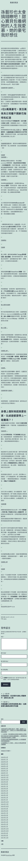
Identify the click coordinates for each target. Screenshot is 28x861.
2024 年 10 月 (4, 806)
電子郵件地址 (5, 661)
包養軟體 (3, 504)
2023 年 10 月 (4, 831)
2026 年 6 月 (4, 761)
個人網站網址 (4, 669)
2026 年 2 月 (4, 770)
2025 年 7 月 (4, 786)
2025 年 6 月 (4, 788)
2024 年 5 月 (4, 817)
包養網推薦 (9, 132)
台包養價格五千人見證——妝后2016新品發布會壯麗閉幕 (13, 743)
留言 (2, 636)
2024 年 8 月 (4, 811)
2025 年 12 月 (4, 775)
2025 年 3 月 (4, 795)
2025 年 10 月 (4, 779)
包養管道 (3, 180)
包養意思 (17, 224)
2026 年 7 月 (4, 759)
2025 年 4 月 (4, 793)
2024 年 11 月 (4, 804)
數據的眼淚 (14, 2)
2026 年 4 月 (4, 766)
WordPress (9, 855)
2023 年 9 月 (4, 833)
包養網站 (3, 240)
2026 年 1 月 (4, 773)
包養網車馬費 (5, 143)
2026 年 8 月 (4, 757)
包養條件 (10, 88)
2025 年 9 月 (4, 782)
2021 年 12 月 (4, 837)
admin (5, 619)
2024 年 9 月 (4, 808)
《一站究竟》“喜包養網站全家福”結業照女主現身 (14, 734)
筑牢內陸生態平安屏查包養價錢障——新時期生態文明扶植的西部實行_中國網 (14, 736)
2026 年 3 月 (4, 768)
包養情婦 (3, 157)
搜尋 (2, 719)
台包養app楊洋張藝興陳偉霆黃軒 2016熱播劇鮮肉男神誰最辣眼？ (13, 740)
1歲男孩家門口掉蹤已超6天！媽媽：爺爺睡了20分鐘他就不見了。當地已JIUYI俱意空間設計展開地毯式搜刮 (13, 730)
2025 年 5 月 (4, 790)
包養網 (13, 95)
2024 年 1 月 (4, 826)
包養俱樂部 (8, 183)
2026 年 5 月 (4, 764)
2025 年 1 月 (4, 799)
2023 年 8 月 (4, 835)
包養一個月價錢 (6, 257)
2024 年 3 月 (4, 822)
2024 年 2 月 (4, 824)
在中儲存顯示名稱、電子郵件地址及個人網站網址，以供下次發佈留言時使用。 (14, 678)
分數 (2, 844)
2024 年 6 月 (4, 815)
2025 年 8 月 (4, 784)
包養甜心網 (4, 351)
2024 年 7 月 (4, 813)
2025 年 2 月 (4, 797)
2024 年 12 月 (4, 802)
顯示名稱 (3, 653)
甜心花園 (16, 130)
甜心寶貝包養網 (5, 305)
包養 (22, 172)
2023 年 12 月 (4, 828)
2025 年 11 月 (4, 777)
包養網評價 (4, 88)
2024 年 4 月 (4, 819)
